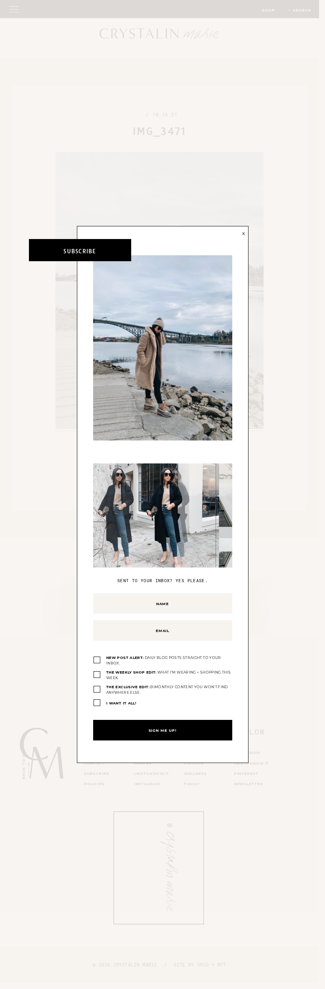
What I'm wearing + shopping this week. (168, 675)
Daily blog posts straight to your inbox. (163, 660)
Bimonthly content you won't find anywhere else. (167, 690)
